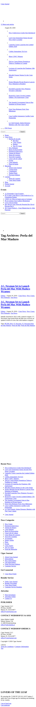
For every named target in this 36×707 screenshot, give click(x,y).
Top (2, 648)
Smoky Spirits (9, 540)
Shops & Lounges (14, 155)
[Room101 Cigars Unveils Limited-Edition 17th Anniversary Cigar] (11, 94)
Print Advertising (10, 595)
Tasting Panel (13, 173)
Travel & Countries (15, 157)
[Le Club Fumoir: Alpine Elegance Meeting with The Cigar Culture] (11, 121)
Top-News (14, 297)
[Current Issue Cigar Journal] (16, 342)
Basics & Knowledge (15, 150)
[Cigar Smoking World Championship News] (12, 357)
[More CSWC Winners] (11, 55)
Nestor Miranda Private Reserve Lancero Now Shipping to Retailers (22, 83)
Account (7, 186)
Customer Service (10, 566)
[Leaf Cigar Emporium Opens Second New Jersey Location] (11, 36)
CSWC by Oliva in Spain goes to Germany (18, 199)
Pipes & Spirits (13, 164)
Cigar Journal (5, 4)
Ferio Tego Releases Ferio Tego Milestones (18, 504)
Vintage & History (14, 153)
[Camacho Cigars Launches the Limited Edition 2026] (11, 43)
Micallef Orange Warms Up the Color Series (19, 487)
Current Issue (13, 169)
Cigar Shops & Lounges (12, 535)
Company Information (22, 646)
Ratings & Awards (14, 139)
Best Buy (16, 141)
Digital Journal (9, 184)
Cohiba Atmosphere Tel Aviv (18, 51)
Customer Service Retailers (13, 587)
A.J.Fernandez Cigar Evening (14, 193)
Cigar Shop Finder (14, 180)
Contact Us (8, 598)
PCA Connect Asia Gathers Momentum (17, 201)
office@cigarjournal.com (8, 611)
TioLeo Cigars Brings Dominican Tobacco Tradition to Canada (19, 62)
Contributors (13, 171)
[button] (6, 703)
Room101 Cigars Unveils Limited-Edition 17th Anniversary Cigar (20, 96)
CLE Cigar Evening (11, 202)
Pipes (6, 542)
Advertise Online (10, 596)
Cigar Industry (13, 162)
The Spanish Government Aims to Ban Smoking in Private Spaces (21, 103)
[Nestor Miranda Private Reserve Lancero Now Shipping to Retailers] (11, 80)
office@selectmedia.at (8, 625)
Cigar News (8, 137)
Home (7, 135)
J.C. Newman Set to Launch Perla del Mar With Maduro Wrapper (15, 289)
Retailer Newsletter (11, 583)
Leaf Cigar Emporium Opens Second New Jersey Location (20, 39)
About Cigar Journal (15, 168)
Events (11, 160)
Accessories (8, 538)
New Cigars (30, 296)
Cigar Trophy (17, 142)
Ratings (15, 144)
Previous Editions (14, 175)
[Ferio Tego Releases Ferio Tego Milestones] (11, 107)
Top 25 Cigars (17, 146)
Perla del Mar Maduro (28, 325)
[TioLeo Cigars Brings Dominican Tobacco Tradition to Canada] (11, 60)
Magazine (8, 166)
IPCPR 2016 (9, 324)
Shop (6, 182)
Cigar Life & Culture (15, 159)
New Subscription (10, 560)
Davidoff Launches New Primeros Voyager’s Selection (19, 89)
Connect (7, 177)
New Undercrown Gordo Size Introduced (22, 33)
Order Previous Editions (12, 564)
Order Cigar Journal (11, 581)
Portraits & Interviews (16, 151)
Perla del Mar (16, 325)
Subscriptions (9, 559)
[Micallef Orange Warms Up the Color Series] (11, 73)
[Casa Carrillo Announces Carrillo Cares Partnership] (11, 114)
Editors (3, 296)
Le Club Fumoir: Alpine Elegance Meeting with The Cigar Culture (19, 124)
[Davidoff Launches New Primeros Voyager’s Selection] (11, 87)
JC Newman (17, 324)
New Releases (13, 148)
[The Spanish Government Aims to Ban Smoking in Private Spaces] (11, 100)
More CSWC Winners (16, 56)
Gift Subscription (10, 562)
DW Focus (8, 128)
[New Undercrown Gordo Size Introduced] (11, 31)
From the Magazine (11, 549)
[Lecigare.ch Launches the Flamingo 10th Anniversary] (11, 66)
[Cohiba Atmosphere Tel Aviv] (11, 50)
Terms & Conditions (7, 646)
